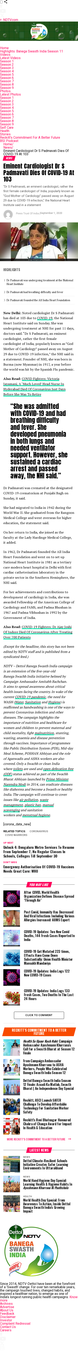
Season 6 (7, 78)
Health (4, 131)
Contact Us (8, 1327)
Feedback (7, 1314)
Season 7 (7, 81)
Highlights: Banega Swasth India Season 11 (31, 51)
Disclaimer (8, 1317)
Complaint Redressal (15, 1324)
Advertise (7, 1307)
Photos (5, 91)
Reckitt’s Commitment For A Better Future (30, 137)
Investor (6, 1320)
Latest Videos (10, 58)
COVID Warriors (16, 835)
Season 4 (7, 71)
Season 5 (7, 74)
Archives (6, 1304)
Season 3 (7, 68)
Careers (5, 1330)
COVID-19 (44, 318)
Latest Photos (10, 94)
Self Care (7, 128)
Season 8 (7, 84)
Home (4, 48)
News (8, 147)
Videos (5, 55)
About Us (6, 1310)
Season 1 (7, 61)
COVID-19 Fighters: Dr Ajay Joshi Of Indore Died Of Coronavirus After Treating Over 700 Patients (37, 632)
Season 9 (7, 88)
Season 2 (7, 65)
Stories (5, 134)
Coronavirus (39, 831)
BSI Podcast (9, 141)
